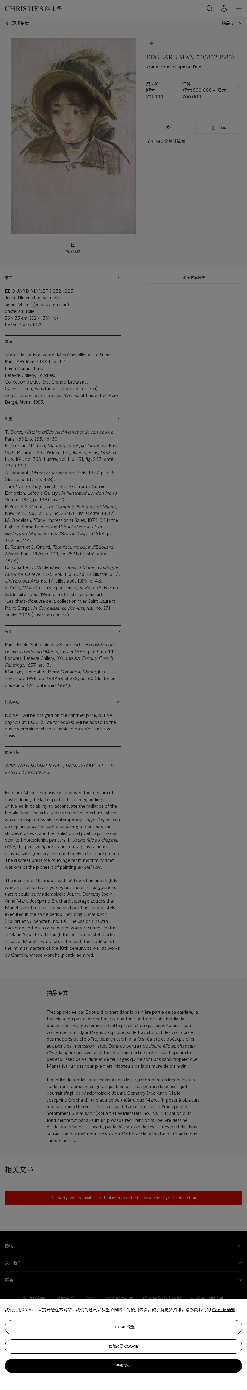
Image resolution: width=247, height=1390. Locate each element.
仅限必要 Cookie (123, 1346)
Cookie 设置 (123, 1327)
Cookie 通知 (223, 1309)
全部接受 (123, 1365)
